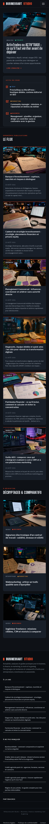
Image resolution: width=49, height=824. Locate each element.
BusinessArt (19, 3)
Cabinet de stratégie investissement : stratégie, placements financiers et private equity (23, 698)
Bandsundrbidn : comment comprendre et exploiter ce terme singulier (24, 748)
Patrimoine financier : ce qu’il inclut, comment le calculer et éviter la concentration (23, 729)
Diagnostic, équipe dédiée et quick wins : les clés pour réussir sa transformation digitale (25, 719)
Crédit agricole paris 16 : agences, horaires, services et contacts (24, 768)
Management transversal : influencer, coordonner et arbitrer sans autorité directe (25, 708)
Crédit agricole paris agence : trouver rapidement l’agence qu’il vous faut (23, 779)
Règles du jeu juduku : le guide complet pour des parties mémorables (23, 789)
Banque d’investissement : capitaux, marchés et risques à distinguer (23, 688)
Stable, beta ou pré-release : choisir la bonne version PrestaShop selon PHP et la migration (25, 758)
